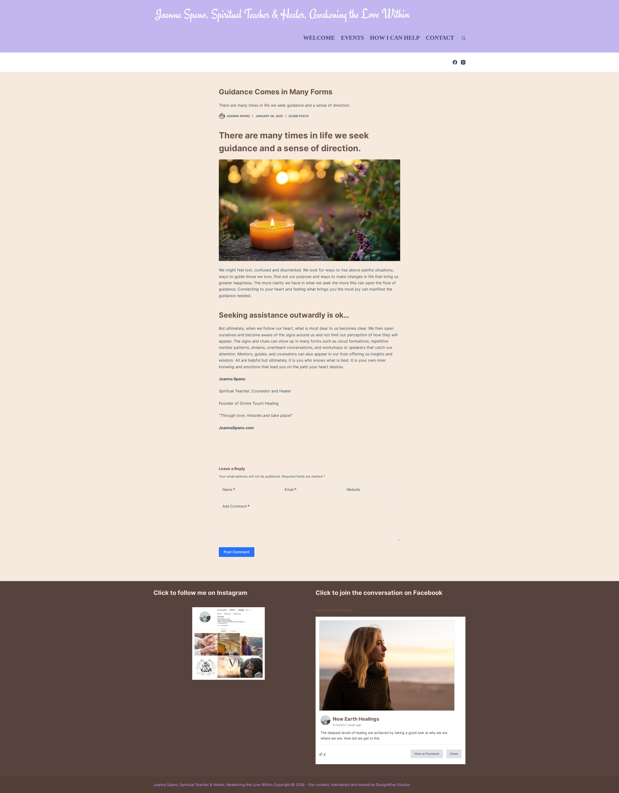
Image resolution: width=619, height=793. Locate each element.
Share (454, 754)
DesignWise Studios (393, 784)
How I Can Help (395, 38)
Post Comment (237, 552)
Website (353, 489)
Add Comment (236, 506)
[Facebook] (455, 62)
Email (290, 489)
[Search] (463, 38)
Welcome (319, 38)
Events (352, 38)
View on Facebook (426, 754)
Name (228, 489)
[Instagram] (463, 62)
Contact (440, 38)
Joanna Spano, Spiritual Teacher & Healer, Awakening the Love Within (213, 784)
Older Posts (298, 116)
